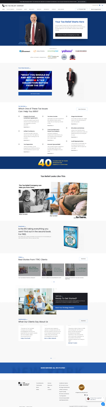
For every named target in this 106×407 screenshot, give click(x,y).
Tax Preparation (62, 395)
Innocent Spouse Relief (64, 398)
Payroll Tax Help (62, 391)
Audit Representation (63, 400)
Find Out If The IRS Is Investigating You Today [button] (68, 35)
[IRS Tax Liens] (52, 120)
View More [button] (83, 258)
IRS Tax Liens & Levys (63, 385)
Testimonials (19, 9)
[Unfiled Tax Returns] (28, 121)
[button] (99, 5)
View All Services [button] (82, 109)
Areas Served (61, 9)
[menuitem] (98, 5)
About (25, 9)
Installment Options (63, 383)
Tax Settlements (10, 9)
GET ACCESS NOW (81, 1)
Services (39, 9)
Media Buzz (31, 9)
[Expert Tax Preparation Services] (52, 135)
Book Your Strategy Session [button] (64, 308)
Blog (48, 387)
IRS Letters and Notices (64, 393)
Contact (54, 9)
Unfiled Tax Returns (63, 389)
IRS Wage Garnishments (64, 387)
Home (3, 9)
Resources (46, 9)
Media (37, 389)
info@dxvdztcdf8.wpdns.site (82, 392)
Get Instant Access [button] (35, 93)
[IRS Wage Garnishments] (28, 135)
